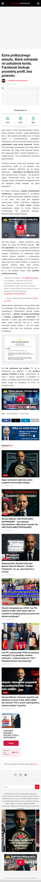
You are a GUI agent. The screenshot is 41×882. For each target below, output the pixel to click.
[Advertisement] (20, 28)
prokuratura (24, 413)
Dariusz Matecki (12, 413)
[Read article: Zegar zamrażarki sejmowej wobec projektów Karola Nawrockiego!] (20, 463)
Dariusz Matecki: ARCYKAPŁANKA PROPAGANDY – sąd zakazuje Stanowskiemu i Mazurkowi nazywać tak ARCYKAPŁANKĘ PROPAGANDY (20, 523)
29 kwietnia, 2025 (10, 84)
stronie (21, 808)
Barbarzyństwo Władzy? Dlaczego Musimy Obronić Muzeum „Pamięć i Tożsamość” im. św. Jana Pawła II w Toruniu (18, 567)
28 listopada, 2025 (8, 530)
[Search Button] (38, 3)
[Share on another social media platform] (35, 420)
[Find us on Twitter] (20, 775)
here (35, 764)
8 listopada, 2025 (8, 708)
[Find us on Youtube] (25, 775)
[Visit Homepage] (20, 3)
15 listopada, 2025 (8, 619)
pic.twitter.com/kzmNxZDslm (15, 293)
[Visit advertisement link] (20, 433)
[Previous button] (3, 831)
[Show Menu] (3, 3)
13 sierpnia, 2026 (8, 486)
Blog (5, 475)
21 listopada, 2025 (8, 575)
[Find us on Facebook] (15, 775)
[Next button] (37, 831)
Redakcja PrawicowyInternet (17, 80)
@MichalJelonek (31, 278)
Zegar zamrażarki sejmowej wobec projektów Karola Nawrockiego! (17, 481)
